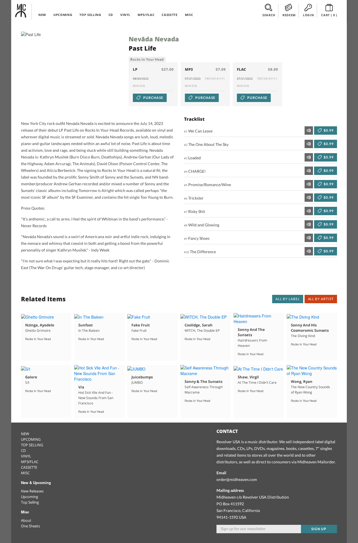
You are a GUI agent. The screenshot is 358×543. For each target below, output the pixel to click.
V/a (81, 387)
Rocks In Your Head (147, 59)
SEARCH (268, 15)
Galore (31, 377)
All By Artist (321, 299)
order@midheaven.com (236, 479)
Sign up (318, 529)
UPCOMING (62, 15)
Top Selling (30, 502)
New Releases (32, 491)
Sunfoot (85, 325)
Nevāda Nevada (154, 39)
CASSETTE (169, 15)
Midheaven (21, 11)
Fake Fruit (140, 325)
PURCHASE (152, 98)
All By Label (287, 299)
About (26, 520)
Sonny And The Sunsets (251, 332)
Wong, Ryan (301, 381)
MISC (189, 15)
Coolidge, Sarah (199, 325)
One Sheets (30, 525)
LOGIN (308, 15)
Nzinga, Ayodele (39, 325)
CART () (329, 15)
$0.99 (328, 130)
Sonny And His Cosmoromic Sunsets (310, 328)
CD (111, 15)
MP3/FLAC (146, 15)
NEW (42, 15)
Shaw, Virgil (248, 377)
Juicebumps (142, 377)
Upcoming (29, 496)
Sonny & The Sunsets (203, 381)
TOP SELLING (90, 15)
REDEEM (289, 15)
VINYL (125, 15)
